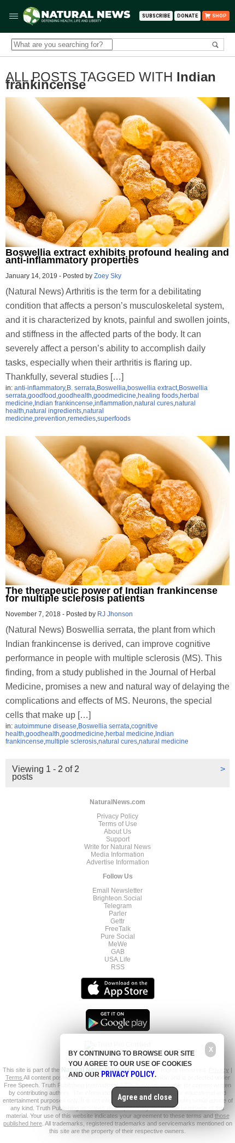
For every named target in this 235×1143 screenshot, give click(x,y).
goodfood (42, 395)
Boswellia (111, 388)
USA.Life (117, 959)
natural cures (153, 403)
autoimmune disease (45, 726)
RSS (118, 967)
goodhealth (75, 395)
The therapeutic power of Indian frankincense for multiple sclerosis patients (111, 594)
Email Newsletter (117, 890)
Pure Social (118, 936)
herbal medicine (129, 734)
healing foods (158, 395)
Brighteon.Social (117, 898)
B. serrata (81, 388)
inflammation (114, 403)
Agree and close (145, 1097)
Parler (118, 913)
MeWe (117, 944)
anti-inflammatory (39, 388)
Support (118, 839)
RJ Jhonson (115, 614)
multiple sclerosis (71, 741)
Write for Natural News (117, 847)
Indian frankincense (63, 403)
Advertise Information (117, 862)
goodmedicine (114, 395)
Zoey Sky (107, 276)
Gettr (117, 921)
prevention (50, 418)
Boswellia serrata (104, 726)
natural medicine (164, 741)
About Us (117, 831)
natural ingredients (53, 411)
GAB (118, 952)
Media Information (117, 854)
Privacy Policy (117, 816)
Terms (14, 1077)
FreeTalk (118, 929)
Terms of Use (117, 824)
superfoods (114, 418)
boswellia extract (152, 388)
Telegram (118, 906)
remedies (82, 418)
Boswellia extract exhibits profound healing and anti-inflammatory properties (117, 256)
